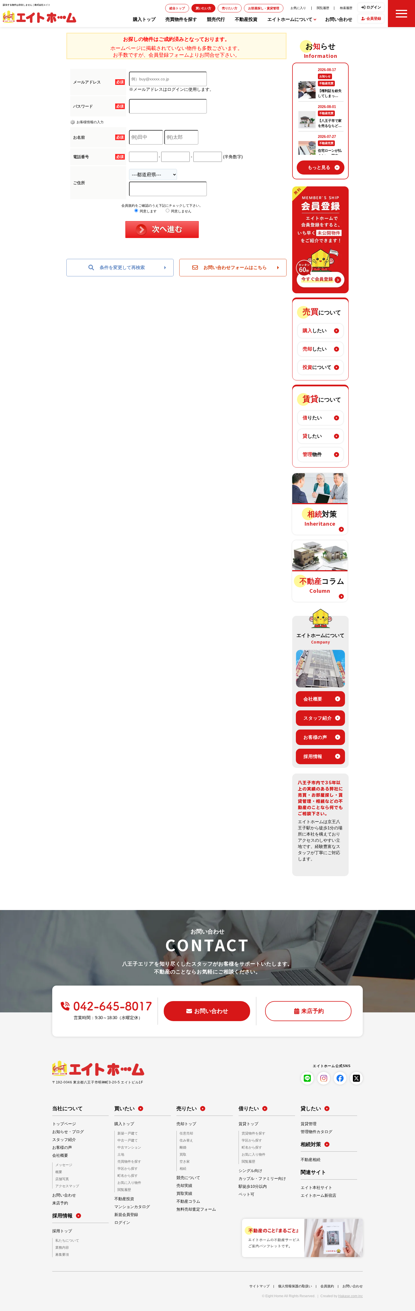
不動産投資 (246, 19)
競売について (186, 1176)
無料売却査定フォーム (193, 1208)
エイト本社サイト (314, 1188)
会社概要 (312, 699)
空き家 (184, 1160)
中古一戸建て (125, 1140)
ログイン (373, 7)
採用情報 (312, 756)
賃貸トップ (247, 1124)
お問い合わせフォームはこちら (235, 267)
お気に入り (307, 7)
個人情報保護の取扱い (295, 1285)
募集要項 (61, 1253)
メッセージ (62, 1165)
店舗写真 (61, 1178)
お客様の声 (315, 737)
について (317, 367)
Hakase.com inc (350, 1295)
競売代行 (216, 19)
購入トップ (144, 19)
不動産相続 (309, 1160)
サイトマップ (259, 1285)
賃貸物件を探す (251, 1133)
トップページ (62, 1124)
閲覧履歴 (328, 7)
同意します (148, 211)
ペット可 (245, 1193)
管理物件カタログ (314, 1132)
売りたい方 (251, 8)
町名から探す (125, 1174)
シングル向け (249, 1170)
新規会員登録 (124, 1213)
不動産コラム (186, 1200)
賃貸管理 (307, 1124)
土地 (120, 1153)
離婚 (182, 1147)
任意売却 (185, 1133)
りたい (312, 417)
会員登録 (373, 18)
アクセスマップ (65, 1185)
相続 (182, 1167)
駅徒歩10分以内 (251, 1185)
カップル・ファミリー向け (259, 1178)
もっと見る (319, 167)
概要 (58, 1171)
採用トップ (60, 1230)
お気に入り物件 (127, 1180)
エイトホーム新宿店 (316, 1196)
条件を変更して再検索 (122, 267)
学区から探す (125, 1167)
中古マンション (127, 1147)
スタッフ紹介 (317, 718)
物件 (312, 454)
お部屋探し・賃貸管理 (279, 8)
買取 (182, 1153)
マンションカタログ (129, 1205)
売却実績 (183, 1184)
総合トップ (207, 8)
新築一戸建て (125, 1133)
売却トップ (184, 1124)
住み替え (185, 1140)
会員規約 (327, 1285)
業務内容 (61, 1246)
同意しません (180, 211)
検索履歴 (347, 7)
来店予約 (59, 1202)
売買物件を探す (181, 19)
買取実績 (183, 1192)
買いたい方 (229, 8)
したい (315, 330)
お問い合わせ (338, 19)
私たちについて (65, 1239)
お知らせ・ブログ (65, 1132)
